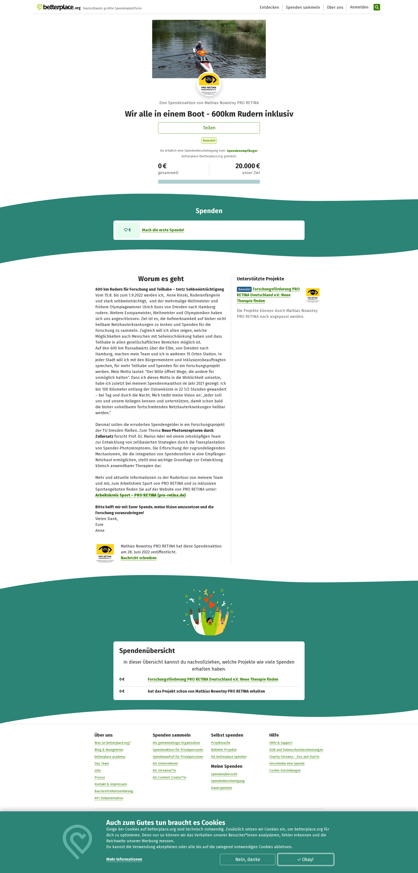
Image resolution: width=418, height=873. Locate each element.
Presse (99, 777)
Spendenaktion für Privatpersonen (178, 750)
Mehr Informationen (124, 859)
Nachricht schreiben (139, 558)
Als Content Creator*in (169, 777)
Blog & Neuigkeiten (108, 750)
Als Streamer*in (164, 770)
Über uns (335, 7)
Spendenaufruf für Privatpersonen (178, 757)
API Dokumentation (108, 798)
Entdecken (269, 7)
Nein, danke (247, 859)
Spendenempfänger (242, 151)
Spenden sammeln (303, 7)
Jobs (97, 770)
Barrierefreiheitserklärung (113, 791)
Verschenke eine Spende (287, 763)
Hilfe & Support (280, 743)
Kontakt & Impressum (110, 784)
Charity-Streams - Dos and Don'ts (294, 757)
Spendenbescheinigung (228, 781)
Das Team (101, 763)
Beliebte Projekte (224, 750)
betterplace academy (109, 757)
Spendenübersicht (224, 774)
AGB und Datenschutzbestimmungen (296, 750)
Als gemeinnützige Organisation (176, 743)
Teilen (209, 128)
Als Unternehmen (165, 763)
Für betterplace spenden (228, 757)
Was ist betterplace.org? (112, 743)
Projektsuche (220, 743)
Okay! (308, 859)
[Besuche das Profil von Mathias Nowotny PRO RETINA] (209, 83)
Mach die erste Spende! (163, 230)
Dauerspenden (221, 788)
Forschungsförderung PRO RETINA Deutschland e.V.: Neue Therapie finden (268, 295)
